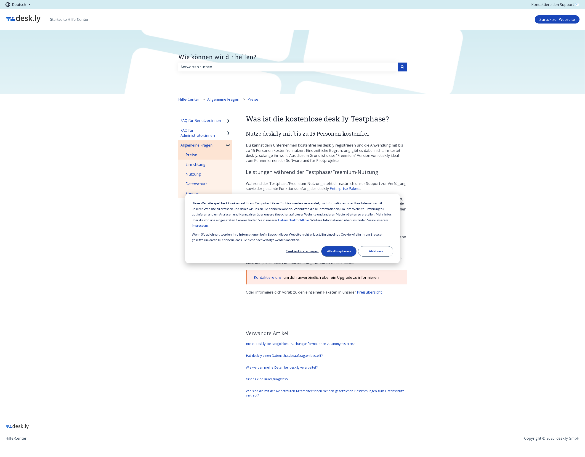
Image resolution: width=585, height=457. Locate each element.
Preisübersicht (369, 292)
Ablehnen (376, 251)
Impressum (200, 225)
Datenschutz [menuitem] (196, 183)
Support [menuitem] (193, 193)
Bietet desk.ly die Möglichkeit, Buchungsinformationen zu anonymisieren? (300, 343)
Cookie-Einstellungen (302, 251)
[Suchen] (402, 67)
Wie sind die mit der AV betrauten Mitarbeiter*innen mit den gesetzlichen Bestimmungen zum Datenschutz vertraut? (325, 393)
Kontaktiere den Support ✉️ (555, 4)
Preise (252, 99)
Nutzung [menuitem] (193, 174)
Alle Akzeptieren (339, 251)
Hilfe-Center (188, 99)
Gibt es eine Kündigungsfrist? (267, 379)
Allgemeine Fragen (223, 99)
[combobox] (288, 67)
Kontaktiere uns (268, 277)
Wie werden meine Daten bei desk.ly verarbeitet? (282, 367)
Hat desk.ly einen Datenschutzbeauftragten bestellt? (284, 355)
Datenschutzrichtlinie (293, 220)
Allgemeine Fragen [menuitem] (197, 145)
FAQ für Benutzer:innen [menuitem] (201, 120)
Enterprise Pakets (345, 188)
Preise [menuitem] (191, 154)
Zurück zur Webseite (557, 19)
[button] (228, 121)
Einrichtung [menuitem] (195, 164)
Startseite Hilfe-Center (69, 19)
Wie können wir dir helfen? (217, 57)
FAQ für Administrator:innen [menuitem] (198, 133)
